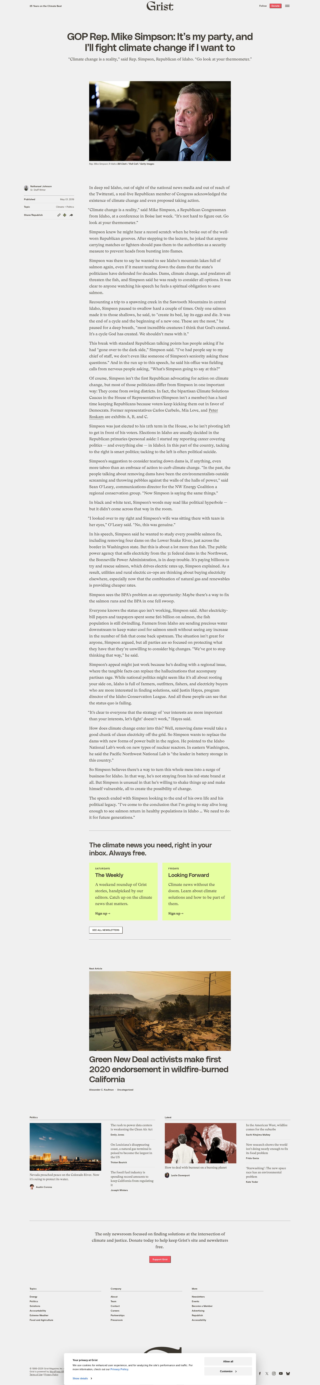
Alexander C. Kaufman (101, 1089)
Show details (80, 1378)
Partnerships (117, 1315)
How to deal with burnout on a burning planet (196, 1167)
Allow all (228, 1361)
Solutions (35, 1306)
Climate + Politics (65, 206)
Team (113, 1301)
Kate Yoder (252, 1181)
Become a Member (202, 1306)
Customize (226, 1371)
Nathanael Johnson (41, 186)
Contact (115, 1306)
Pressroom (117, 1320)
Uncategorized (125, 1089)
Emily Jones (117, 1134)
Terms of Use (36, 1374)
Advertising (198, 1310)
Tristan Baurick (119, 1162)
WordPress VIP (57, 1371)
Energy (33, 1296)
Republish (197, 1315)
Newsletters (198, 1296)
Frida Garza (252, 1158)
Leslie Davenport (180, 1175)
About (114, 1296)
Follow (263, 5)
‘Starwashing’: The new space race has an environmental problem (266, 1172)
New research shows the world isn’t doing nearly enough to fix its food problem (267, 1149)
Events (195, 1301)
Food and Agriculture (41, 1320)
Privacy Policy (51, 1374)
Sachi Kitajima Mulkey (258, 1134)
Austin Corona (44, 1187)
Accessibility (199, 1320)
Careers (115, 1310)
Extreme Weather (39, 1315)
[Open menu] (287, 6)
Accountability (38, 1310)
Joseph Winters (119, 1190)
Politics (34, 1301)
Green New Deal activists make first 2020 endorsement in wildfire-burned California (158, 1069)
